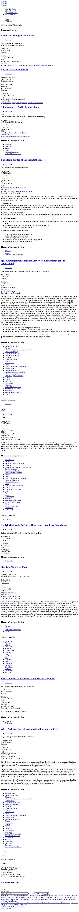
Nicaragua (8, 663)
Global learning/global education (15, 366)
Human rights (9, 383)
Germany (8, 404)
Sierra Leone (9, 667)
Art (6, 493)
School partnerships (11, 506)
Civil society (9, 394)
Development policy (11, 352)
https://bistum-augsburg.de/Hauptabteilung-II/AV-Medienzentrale (22, 103)
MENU (4, 4)
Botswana (8, 648)
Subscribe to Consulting (8, 859)
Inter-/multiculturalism (12, 152)
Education (8, 144)
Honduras (8, 656)
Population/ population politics (15, 463)
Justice (7, 365)
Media (7, 495)
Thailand (8, 672)
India (6, 658)
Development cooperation (13, 473)
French (13, 11)
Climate (7, 377)
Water (7, 631)
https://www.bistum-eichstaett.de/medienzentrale (16, 191)
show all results (6, 908)
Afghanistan (9, 641)
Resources (8, 841)
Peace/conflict (9, 363)
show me (31, 893)
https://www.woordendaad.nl (10, 596)
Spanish (14, 14)
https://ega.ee (5, 553)
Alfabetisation (9, 460)
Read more (8, 40)
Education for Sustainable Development (18, 350)
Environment (9, 390)
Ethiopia (7, 645)
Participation (9, 838)
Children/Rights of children (14, 255)
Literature (8, 828)
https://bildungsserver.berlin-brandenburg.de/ (15, 136)
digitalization (9, 561)
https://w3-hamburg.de (8, 757)
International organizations (13, 374)
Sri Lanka (8, 669)
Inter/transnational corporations (15, 372)
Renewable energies (11, 804)
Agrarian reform (10, 793)
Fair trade (8, 357)
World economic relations (13, 392)
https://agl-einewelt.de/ (8, 291)
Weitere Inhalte (17, 25)
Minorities (8, 385)
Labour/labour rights (11, 346)
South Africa (9, 671)
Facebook (15, 882)
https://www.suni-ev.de (8, 437)
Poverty (7, 348)
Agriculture (8, 381)
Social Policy (9, 843)
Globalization (9, 368)
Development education (12, 353)
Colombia (8, 659)
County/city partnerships (13, 489)
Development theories (12, 355)
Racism (7, 504)
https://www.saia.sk (7, 706)
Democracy (8, 146)
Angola (7, 643)
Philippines (8, 665)
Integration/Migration (12, 480)
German (14, 13)
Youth (7, 253)
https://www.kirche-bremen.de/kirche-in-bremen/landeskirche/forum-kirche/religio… (28, 65)
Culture (7, 491)
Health (7, 150)
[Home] (3, 2)
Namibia (7, 519)
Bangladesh (9, 647)
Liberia (7, 661)
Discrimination (10, 801)
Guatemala (8, 652)
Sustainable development (13, 154)
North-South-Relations (12, 389)
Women (7, 148)
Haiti (6, 654)
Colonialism (9, 379)
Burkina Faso (9, 650)
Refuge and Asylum (11, 359)
